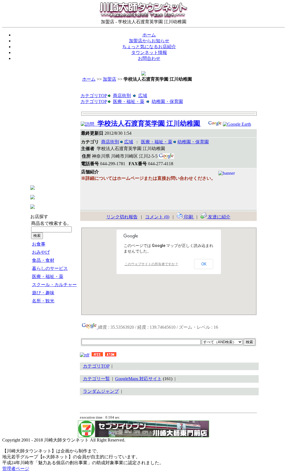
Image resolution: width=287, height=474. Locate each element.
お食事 (38, 244)
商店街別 (122, 95)
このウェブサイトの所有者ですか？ (151, 264)
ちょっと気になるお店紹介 (149, 46)
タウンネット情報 (149, 52)
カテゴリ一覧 (96, 378)
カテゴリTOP (93, 95)
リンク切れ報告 (122, 216)
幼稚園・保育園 (167, 101)
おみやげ (41, 252)
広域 (142, 95)
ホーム (149, 34)
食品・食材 (43, 260)
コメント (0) (157, 216)
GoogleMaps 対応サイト (138, 378)
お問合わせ (149, 58)
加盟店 (109, 79)
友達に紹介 (218, 216)
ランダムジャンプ (101, 391)
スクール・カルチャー (54, 284)
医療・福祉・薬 (47, 276)
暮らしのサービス (50, 268)
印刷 (188, 216)
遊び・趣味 (43, 292)
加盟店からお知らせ (149, 40)
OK (203, 264)
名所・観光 (43, 300)
